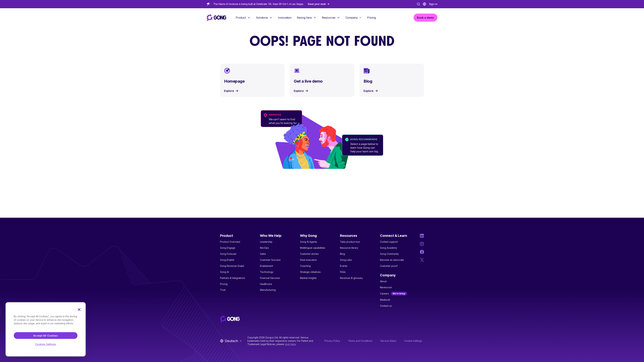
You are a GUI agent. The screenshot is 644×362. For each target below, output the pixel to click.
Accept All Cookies (45, 335)
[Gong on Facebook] (422, 252)
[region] (45, 329)
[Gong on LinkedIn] (422, 236)
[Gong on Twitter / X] (422, 260)
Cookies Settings (45, 344)
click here (290, 344)
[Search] (418, 4)
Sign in (433, 4)
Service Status (388, 340)
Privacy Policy (332, 340)
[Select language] (424, 4)
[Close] (79, 310)
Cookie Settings (413, 340)
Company (351, 17)
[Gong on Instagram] (422, 244)
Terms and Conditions (360, 340)
